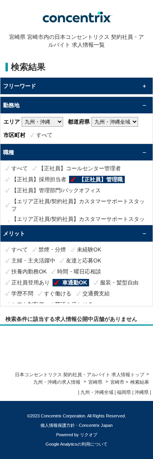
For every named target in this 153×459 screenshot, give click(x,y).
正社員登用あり (30, 282)
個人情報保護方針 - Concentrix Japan (76, 425)
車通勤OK (74, 282)
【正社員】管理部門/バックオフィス (56, 190)
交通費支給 (96, 293)
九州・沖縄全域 (96, 392)
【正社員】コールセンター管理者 (79, 168)
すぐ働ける (57, 293)
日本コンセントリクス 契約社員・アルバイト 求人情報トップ (79, 374)
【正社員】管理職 (101, 179)
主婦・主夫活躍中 (33, 260)
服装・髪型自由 (119, 282)
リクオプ (88, 434)
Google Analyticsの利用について (76, 444)
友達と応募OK (83, 260)
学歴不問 (22, 293)
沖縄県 (142, 392)
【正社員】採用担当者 (38, 179)
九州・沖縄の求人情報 (57, 382)
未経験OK (89, 249)
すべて (44, 135)
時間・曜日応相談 (79, 271)
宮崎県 (95, 382)
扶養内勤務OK (29, 271)
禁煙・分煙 (52, 249)
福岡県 (124, 392)
